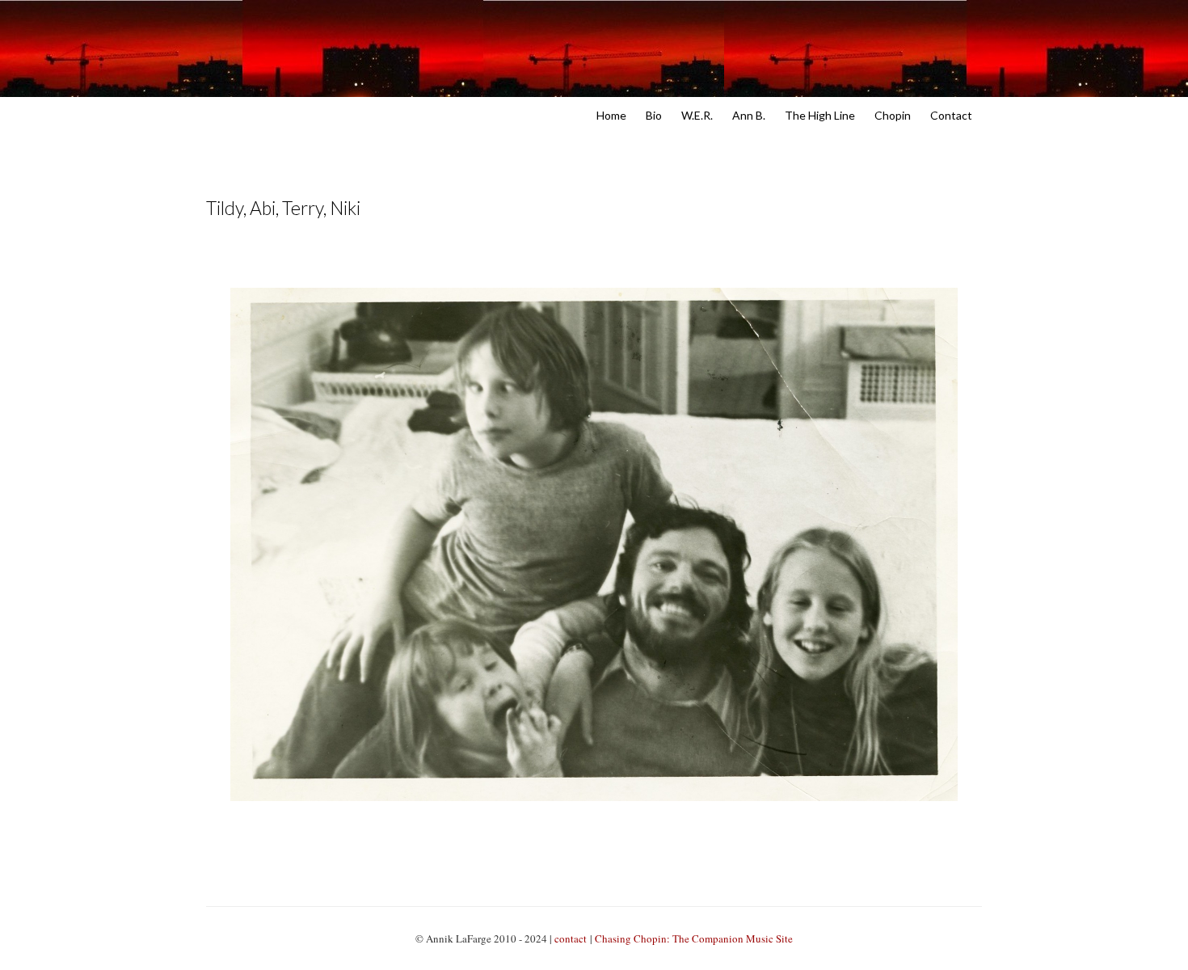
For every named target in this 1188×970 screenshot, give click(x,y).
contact (570, 938)
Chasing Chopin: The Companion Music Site (694, 938)
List (594, 261)
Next (644, 261)
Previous (544, 261)
